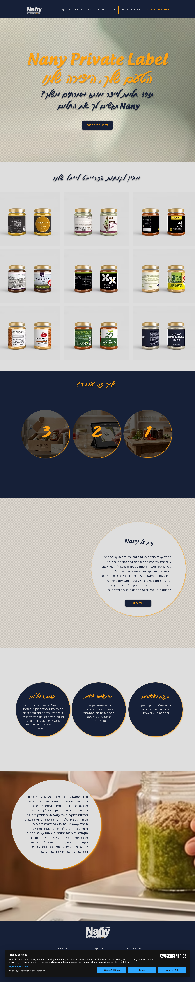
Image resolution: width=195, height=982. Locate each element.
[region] (45, 434)
